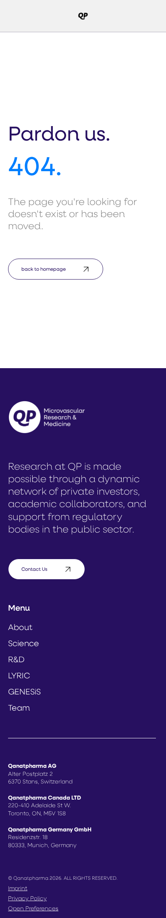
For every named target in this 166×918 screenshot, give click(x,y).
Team (19, 709)
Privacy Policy (27, 899)
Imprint (17, 889)
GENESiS (24, 692)
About (20, 628)
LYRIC (19, 676)
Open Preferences (33, 909)
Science (23, 644)
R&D (16, 660)
